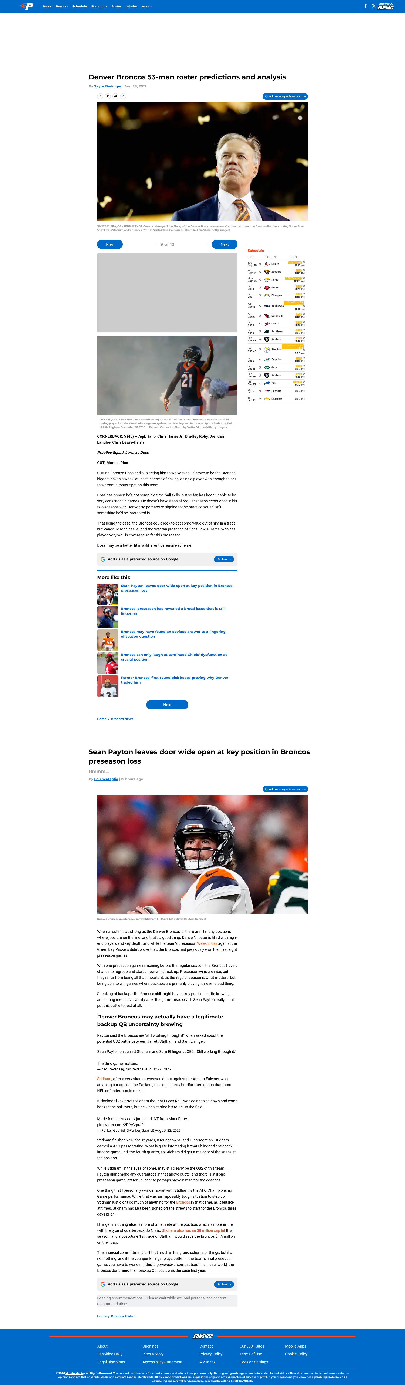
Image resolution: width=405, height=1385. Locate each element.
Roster (116, 6)
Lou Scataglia (106, 779)
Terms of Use (251, 1354)
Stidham (104, 1079)
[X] (374, 6)
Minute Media (74, 1373)
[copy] (123, 96)
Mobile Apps (295, 1346)
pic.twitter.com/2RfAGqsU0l (120, 1125)
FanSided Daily (109, 1354)
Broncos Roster (123, 1316)
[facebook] (366, 6)
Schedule (79, 6)
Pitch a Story (153, 1354)
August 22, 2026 (158, 1069)
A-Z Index (207, 1362)
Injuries (131, 6)
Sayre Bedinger (108, 86)
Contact (206, 1346)
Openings (150, 1346)
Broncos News (122, 719)
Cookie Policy (296, 1354)
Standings (99, 6)
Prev (110, 244)
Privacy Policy (211, 1354)
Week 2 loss (207, 943)
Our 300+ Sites (252, 1346)
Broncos (183, 1202)
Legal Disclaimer (111, 1362)
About (102, 1346)
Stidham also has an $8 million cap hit (193, 1230)
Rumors (62, 6)
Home (102, 719)
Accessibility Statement (162, 1362)
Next (225, 244)
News (47, 6)
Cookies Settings (254, 1362)
